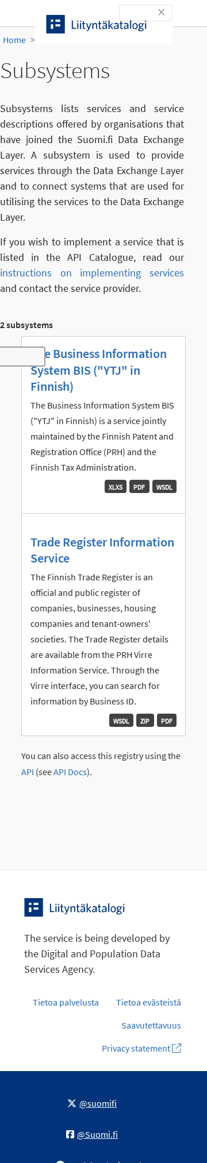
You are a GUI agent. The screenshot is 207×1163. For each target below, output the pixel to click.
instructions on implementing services (92, 272)
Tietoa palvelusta (66, 1002)
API (27, 772)
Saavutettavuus (151, 1025)
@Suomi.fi (97, 1134)
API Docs (70, 772)
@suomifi (98, 1103)
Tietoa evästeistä (148, 1002)
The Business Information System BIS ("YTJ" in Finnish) (98, 369)
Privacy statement (137, 1048)
